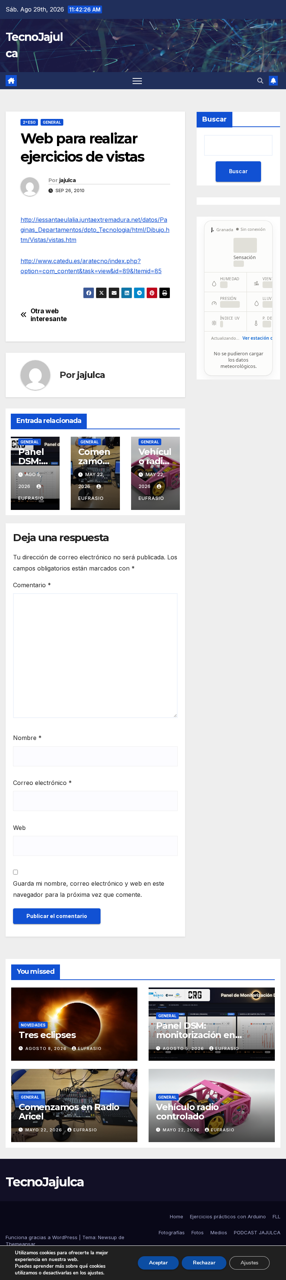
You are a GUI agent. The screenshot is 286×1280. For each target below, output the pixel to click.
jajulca (67, 180)
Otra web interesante (49, 315)
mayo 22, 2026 (44, 1129)
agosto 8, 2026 (46, 1048)
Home (176, 1216)
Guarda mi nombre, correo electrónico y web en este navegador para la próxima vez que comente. (88, 889)
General (52, 122)
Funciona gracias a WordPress (42, 1237)
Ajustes (249, 1262)
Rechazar (204, 1262)
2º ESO (29, 122)
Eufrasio (90, 1048)
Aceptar (158, 1262)
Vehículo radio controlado (187, 1112)
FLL (276, 1216)
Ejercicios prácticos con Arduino (228, 1216)
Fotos (197, 1232)
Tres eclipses (47, 1035)
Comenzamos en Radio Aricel (69, 1112)
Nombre (27, 737)
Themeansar (20, 1244)
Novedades (33, 1025)
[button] (260, 80)
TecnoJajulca (45, 1182)
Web (19, 827)
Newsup (107, 1237)
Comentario (32, 585)
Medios (218, 1232)
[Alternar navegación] (137, 81)
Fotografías (172, 1232)
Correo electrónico (42, 782)
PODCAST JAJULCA (257, 1232)
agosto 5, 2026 (184, 1048)
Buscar (214, 119)
